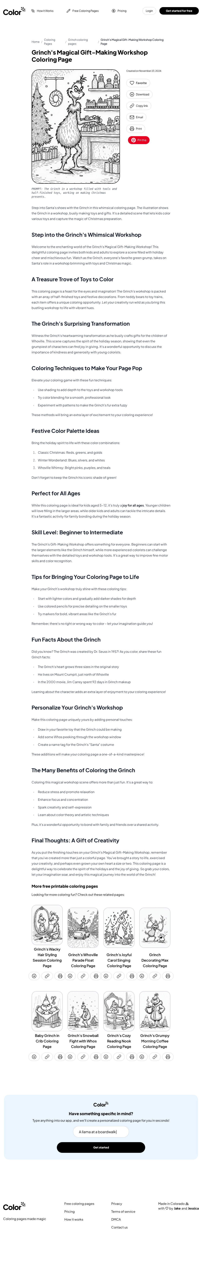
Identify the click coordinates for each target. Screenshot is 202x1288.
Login (149, 10)
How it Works (45, 10)
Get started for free (179, 10)
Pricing (122, 10)
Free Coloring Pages (85, 10)
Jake (177, 1208)
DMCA (116, 1219)
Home (36, 41)
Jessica (193, 1208)
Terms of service (123, 1211)
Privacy (116, 1204)
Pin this (141, 140)
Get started (101, 1147)
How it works (73, 1219)
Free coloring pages (79, 1204)
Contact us (119, 1227)
